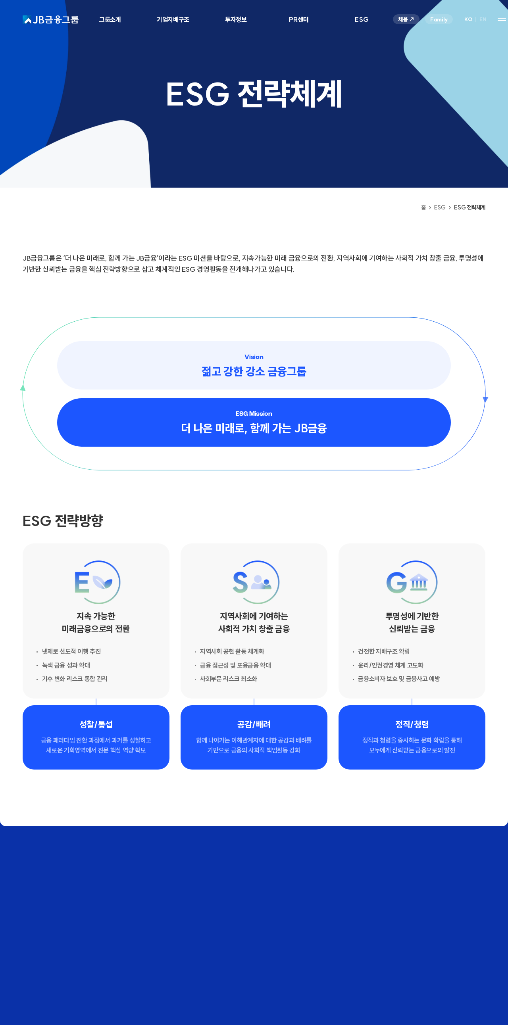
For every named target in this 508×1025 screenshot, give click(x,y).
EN (482, 19)
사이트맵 (502, 19)
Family (439, 19)
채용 (402, 19)
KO (468, 19)
